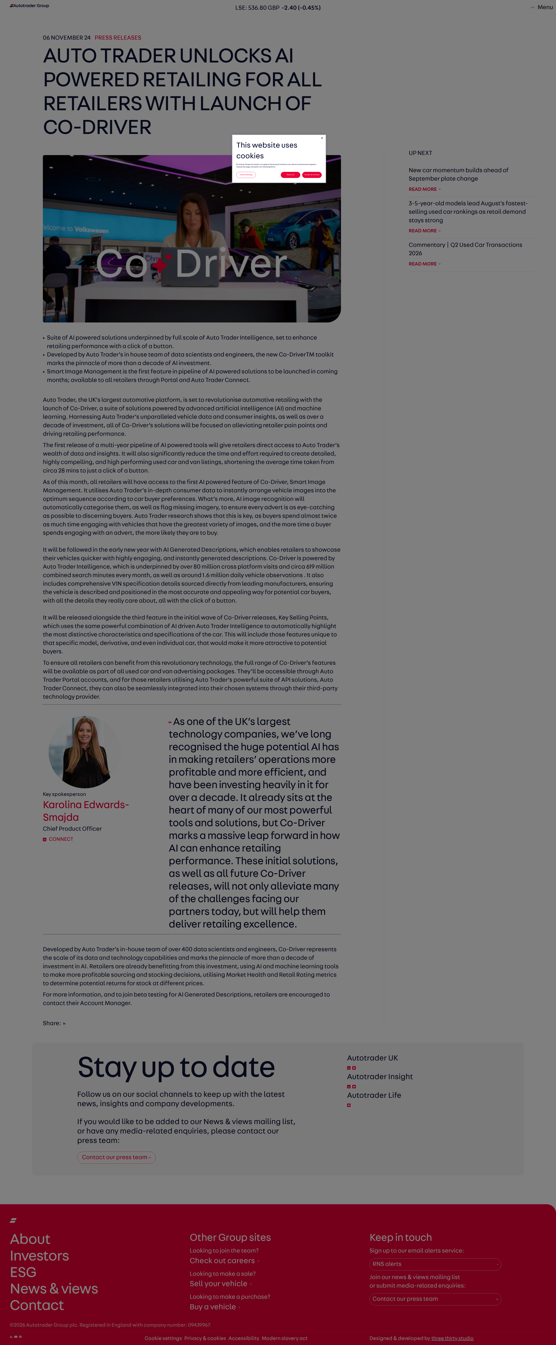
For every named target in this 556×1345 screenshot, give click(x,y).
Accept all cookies (311, 175)
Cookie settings (246, 175)
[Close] (322, 138)
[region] (279, 159)
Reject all (290, 175)
